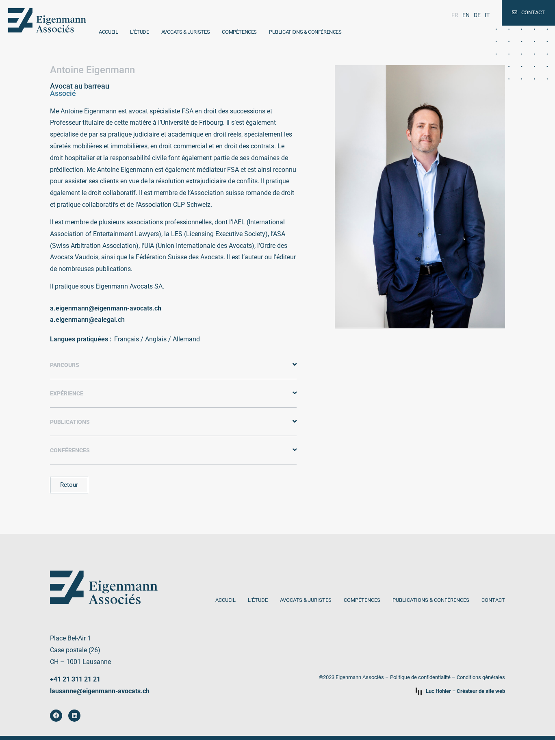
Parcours (64, 365)
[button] (173, 365)
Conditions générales (481, 677)
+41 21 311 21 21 (75, 679)
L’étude (139, 32)
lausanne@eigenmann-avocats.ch (100, 691)
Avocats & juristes (185, 32)
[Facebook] (56, 716)
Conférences (70, 450)
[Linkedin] (74, 716)
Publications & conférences (305, 32)
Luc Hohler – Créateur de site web (465, 691)
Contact (493, 600)
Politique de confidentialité (420, 677)
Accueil (108, 32)
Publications (70, 422)
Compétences (239, 32)
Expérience (66, 393)
